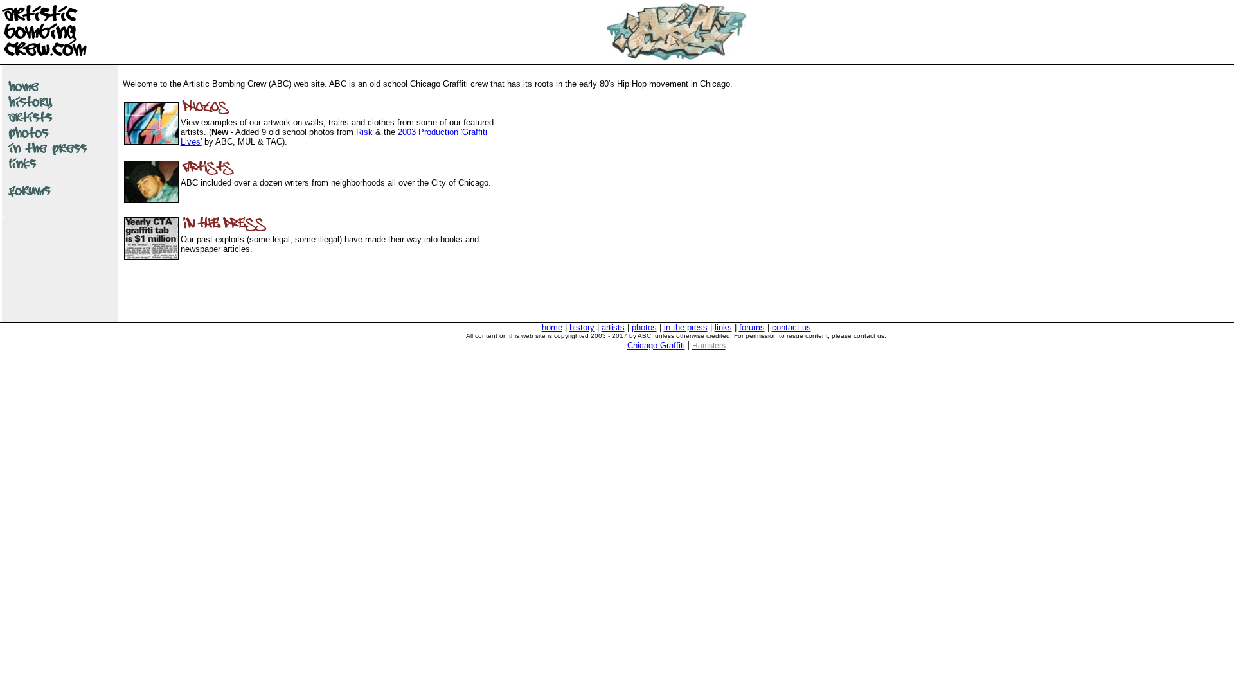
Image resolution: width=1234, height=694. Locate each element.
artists (613, 327)
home (552, 327)
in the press (686, 327)
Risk (364, 132)
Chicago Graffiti (656, 345)
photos (644, 327)
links (723, 327)
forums (752, 327)
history (582, 327)
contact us (791, 327)
